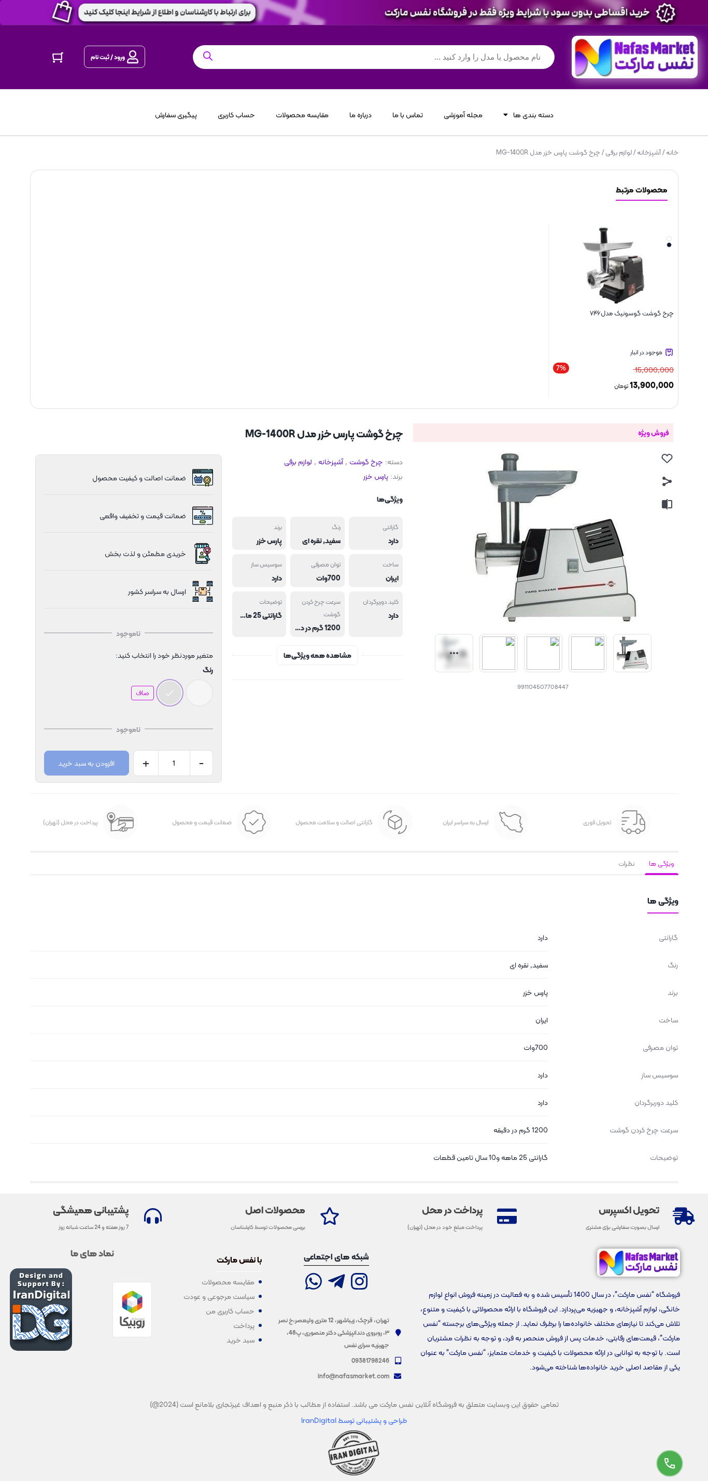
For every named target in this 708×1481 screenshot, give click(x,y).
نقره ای (312, 540)
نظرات (626, 863)
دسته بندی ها (533, 114)
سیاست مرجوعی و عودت (218, 1296)
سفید (333, 540)
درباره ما (360, 114)
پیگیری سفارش (176, 114)
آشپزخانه (649, 152)
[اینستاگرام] (359, 1282)
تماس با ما (407, 114)
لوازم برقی (618, 152)
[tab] (661, 864)
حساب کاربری (236, 114)
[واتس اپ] (313, 1282)
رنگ (208, 669)
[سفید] (199, 693)
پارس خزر (375, 476)
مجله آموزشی (463, 114)
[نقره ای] (169, 693)
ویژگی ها (661, 863)
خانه (672, 152)
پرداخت (243, 1325)
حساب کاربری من (230, 1311)
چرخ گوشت (366, 461)
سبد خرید (240, 1340)
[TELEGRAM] (336, 1282)
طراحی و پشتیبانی (381, 1420)
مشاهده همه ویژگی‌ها (317, 655)
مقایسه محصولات (302, 114)
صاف (142, 693)
